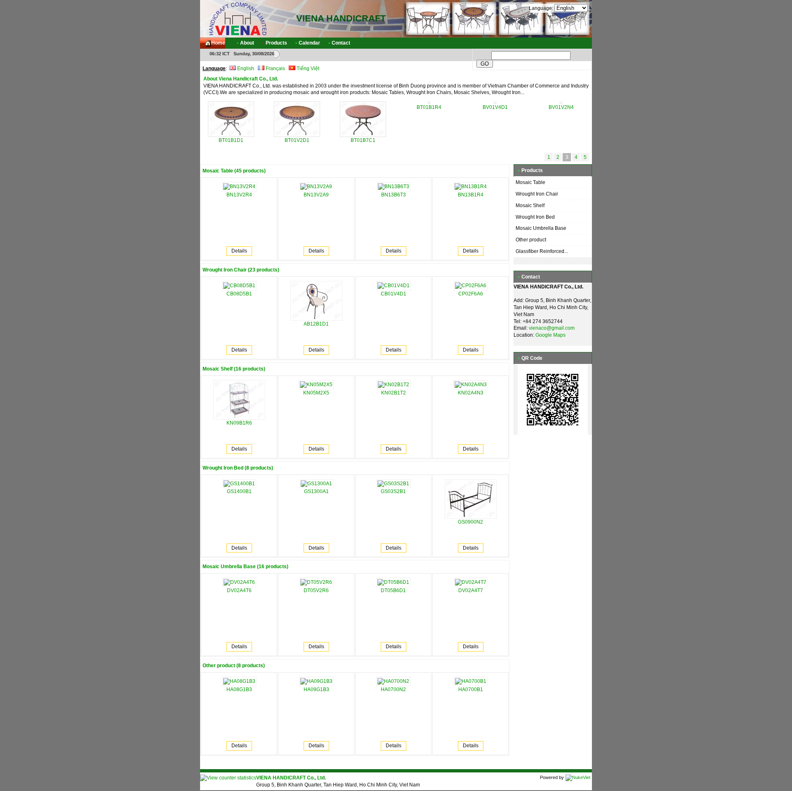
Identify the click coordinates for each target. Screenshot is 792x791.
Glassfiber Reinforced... (542, 251)
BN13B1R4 (470, 195)
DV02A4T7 (470, 590)
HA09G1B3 (316, 689)
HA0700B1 (470, 689)
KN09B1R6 (239, 423)
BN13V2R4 (239, 195)
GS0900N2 (470, 522)
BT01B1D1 (231, 140)
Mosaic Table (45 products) (234, 171)
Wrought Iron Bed (535, 217)
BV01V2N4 (561, 107)
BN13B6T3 (393, 195)
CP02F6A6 (470, 294)
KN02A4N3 (470, 393)
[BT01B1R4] (429, 102)
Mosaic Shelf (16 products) (234, 369)
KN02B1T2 (393, 393)
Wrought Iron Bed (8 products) (238, 468)
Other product (531, 240)
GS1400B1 (239, 491)
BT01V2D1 (297, 140)
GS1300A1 (316, 491)
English (245, 68)
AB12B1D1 (316, 324)
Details (239, 251)
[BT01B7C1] (363, 135)
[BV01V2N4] (561, 102)
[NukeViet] (578, 777)
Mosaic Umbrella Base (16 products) (245, 566)
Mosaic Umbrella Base (541, 228)
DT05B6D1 (393, 590)
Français (274, 68)
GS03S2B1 (393, 491)
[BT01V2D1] (297, 135)
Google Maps (550, 335)
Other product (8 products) (234, 665)
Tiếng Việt (307, 68)
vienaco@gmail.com (552, 328)
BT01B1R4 (429, 107)
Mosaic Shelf (530, 205)
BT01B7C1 (363, 140)
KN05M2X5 (316, 393)
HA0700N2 (393, 689)
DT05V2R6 (316, 590)
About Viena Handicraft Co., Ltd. (240, 79)
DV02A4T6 (239, 590)
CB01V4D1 (393, 294)
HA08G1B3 (239, 689)
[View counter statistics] (228, 778)
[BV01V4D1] (495, 102)
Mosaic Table (530, 182)
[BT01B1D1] (231, 135)
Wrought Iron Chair (537, 194)
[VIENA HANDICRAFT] (237, 18)
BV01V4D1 (495, 107)
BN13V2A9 (316, 195)
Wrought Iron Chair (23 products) (241, 270)
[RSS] (578, 43)
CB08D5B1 (239, 294)
